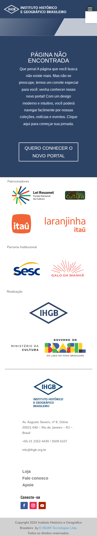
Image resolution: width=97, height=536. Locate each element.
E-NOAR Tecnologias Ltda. (57, 528)
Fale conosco (35, 478)
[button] (91, 17)
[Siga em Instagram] (33, 505)
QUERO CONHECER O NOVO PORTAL (49, 152)
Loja (26, 472)
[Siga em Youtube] (42, 505)
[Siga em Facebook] (24, 505)
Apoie (28, 485)
